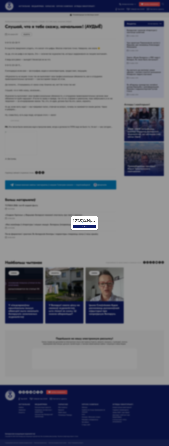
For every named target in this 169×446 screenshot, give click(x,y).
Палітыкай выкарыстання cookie (85, 222)
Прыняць (84, 226)
